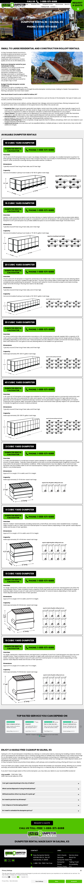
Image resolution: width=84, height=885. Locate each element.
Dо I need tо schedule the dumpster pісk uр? (17, 810)
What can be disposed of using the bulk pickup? (18, 789)
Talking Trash (45, 7)
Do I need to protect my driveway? (14, 799)
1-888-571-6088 (41, 150)
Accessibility (73, 864)
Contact (53, 7)
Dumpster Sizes (35, 4)
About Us (67, 4)
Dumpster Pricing (48, 4)
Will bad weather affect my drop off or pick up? (18, 794)
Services (25, 4)
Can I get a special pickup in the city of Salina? (18, 783)
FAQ (70, 860)
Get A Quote (61, 855)
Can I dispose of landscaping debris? (15, 805)
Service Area (73, 855)
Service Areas (59, 4)
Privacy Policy (62, 867)
